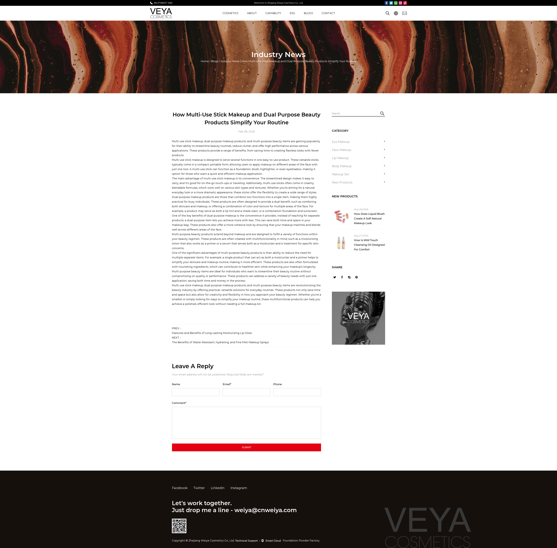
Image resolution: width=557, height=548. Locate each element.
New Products (231, 17)
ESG (292, 13)
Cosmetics (230, 13)
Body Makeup (342, 166)
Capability (273, 13)
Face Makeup (341, 150)
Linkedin (218, 488)
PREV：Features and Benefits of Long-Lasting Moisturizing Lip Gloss (212, 331)
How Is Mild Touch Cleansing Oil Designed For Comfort (369, 245)
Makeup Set (340, 174)
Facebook (180, 488)
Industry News (230, 61)
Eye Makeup (341, 141)
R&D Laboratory (275, 17)
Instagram (238, 488)
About (252, 13)
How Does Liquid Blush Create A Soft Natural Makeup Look (369, 218)
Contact (328, 13)
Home (205, 61)
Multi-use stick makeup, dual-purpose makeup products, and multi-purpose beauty (227, 141)
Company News (314, 17)
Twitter (199, 488)
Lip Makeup (340, 158)
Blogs (308, 13)
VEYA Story (254, 17)
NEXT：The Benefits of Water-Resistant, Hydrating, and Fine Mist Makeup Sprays (220, 340)
